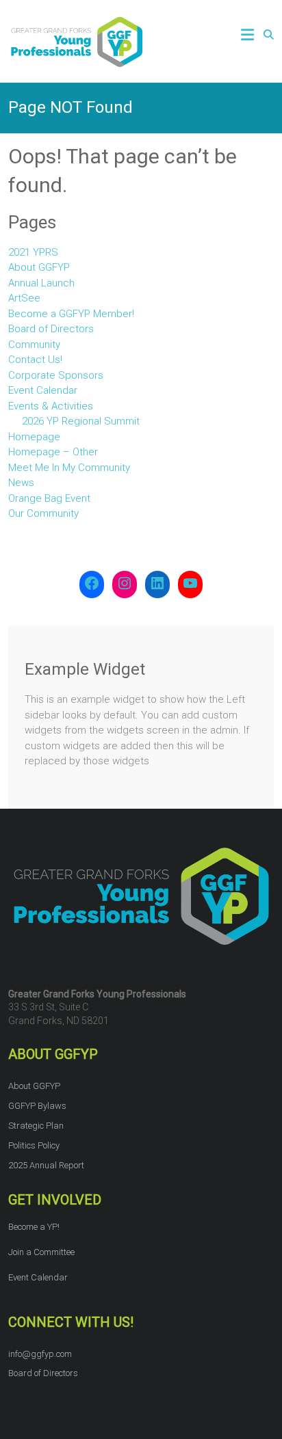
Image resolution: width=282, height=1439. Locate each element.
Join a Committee (41, 1252)
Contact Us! (35, 359)
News (21, 482)
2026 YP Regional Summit (81, 421)
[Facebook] (91, 584)
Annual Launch (41, 283)
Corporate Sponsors (55, 375)
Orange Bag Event (49, 498)
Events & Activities (50, 406)
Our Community (43, 513)
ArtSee (24, 298)
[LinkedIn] (157, 584)
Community (34, 344)
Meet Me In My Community (69, 467)
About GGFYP (39, 267)
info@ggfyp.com (40, 1354)
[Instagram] (124, 584)
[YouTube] (190, 584)
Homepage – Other (53, 452)
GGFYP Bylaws (37, 1106)
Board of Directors (51, 329)
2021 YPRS (33, 252)
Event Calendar (42, 390)
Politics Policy (34, 1145)
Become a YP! (34, 1227)
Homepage (34, 437)
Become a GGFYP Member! (71, 314)
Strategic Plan (36, 1125)
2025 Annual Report (46, 1165)
